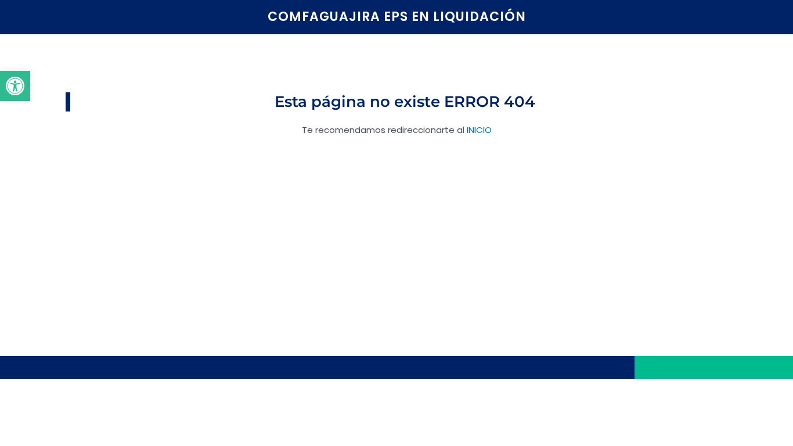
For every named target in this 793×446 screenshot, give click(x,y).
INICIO (479, 130)
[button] (15, 86)
